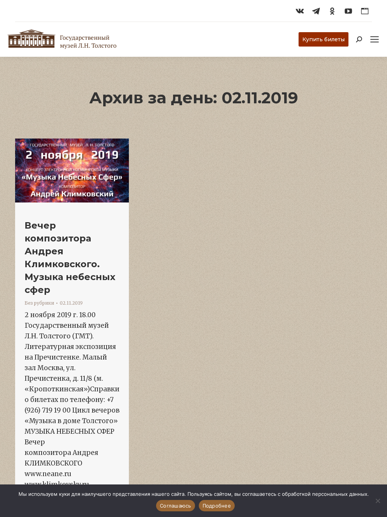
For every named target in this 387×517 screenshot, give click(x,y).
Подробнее (217, 506)
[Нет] (377, 501)
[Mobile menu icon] (374, 39)
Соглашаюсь (175, 506)
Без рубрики (39, 303)
